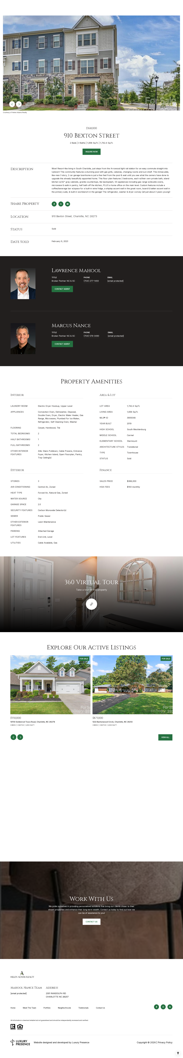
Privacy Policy (165, 1042)
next (19, 104)
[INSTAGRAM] (163, 1006)
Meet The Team (29, 1008)
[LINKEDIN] (169, 1006)
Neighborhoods (64, 1008)
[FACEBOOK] (156, 1006)
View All (165, 737)
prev (12, 104)
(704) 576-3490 (91, 336)
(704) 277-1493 (91, 281)
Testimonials (83, 1008)
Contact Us (100, 1008)
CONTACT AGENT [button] (62, 289)
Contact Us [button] (91, 922)
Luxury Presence (80, 1042)
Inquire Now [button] (92, 152)
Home (13, 1008)
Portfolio (47, 1008)
